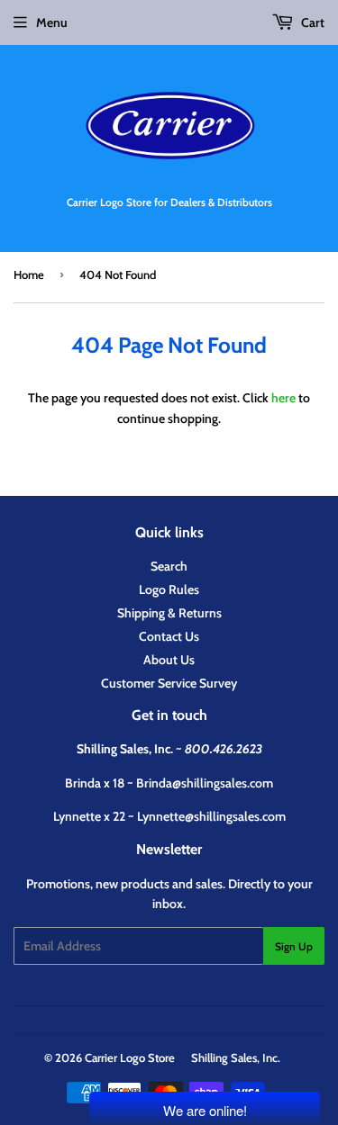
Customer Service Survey (169, 683)
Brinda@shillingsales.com (204, 783)
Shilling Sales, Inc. (235, 1057)
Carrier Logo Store (130, 1057)
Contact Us (169, 636)
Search (169, 566)
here (283, 398)
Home (29, 274)
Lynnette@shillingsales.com (211, 816)
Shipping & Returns (169, 613)
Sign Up (294, 946)
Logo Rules (169, 589)
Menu (52, 22)
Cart (311, 22)
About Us (169, 660)
